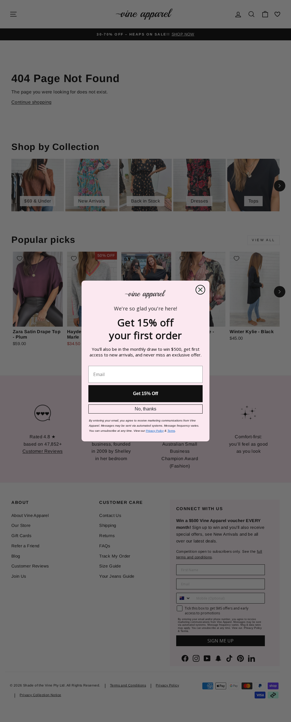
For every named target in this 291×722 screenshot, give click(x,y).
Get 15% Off (145, 393)
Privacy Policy (155, 430)
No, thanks (145, 408)
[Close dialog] (200, 289)
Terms (171, 430)
